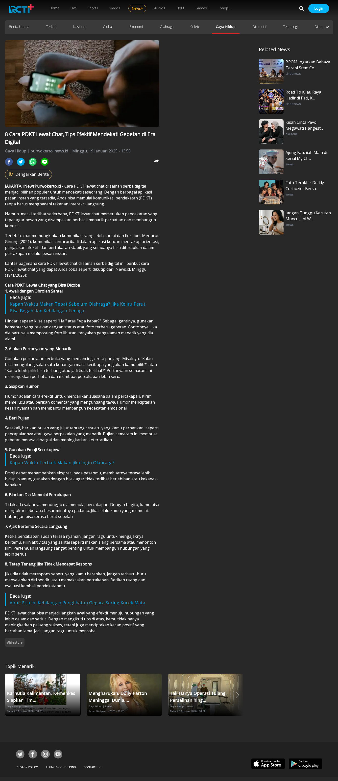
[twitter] (21, 162)
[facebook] (9, 162)
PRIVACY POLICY (27, 767)
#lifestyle (15, 642)
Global (108, 26)
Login (318, 8)
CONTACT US (92, 767)
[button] (237, 695)
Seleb (194, 26)
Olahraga (166, 26)
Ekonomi (136, 26)
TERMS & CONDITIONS (61, 767)
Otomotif (259, 26)
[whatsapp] (33, 162)
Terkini (51, 26)
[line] (44, 162)
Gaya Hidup (226, 26)
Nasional (79, 26)
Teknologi (290, 26)
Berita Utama (19, 26)
